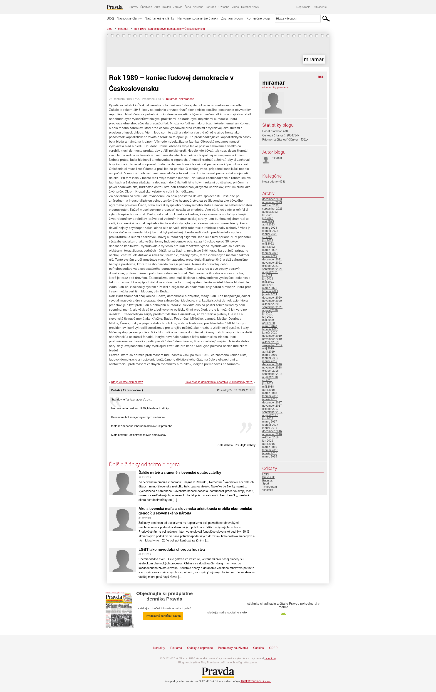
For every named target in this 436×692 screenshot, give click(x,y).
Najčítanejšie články (159, 18)
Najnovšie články (129, 18)
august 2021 (270, 272)
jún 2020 (267, 316)
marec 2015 (269, 456)
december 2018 (272, 364)
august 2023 (270, 211)
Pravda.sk (268, 477)
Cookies (258, 648)
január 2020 (269, 332)
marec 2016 (269, 447)
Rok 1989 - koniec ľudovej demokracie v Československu (169, 28)
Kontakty (159, 648)
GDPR (273, 648)
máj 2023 (268, 221)
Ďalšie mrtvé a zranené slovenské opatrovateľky (180, 473)
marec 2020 (269, 326)
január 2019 (269, 361)
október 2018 (270, 370)
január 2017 (269, 428)
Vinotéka (267, 490)
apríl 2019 (268, 351)
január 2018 (269, 399)
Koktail (166, 7)
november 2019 (272, 339)
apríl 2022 (268, 246)
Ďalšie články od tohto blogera (144, 464)
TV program (269, 486)
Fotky (265, 474)
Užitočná (223, 7)
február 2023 (270, 230)
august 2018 (270, 377)
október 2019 (270, 342)
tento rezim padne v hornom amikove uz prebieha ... (143, 426)
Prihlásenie (320, 7)
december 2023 (272, 199)
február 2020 (270, 329)
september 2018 (272, 374)
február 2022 (270, 253)
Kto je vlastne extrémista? (127, 382)
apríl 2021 (268, 285)
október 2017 (270, 408)
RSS (321, 76)
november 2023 (272, 202)
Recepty (267, 480)
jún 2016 (267, 440)
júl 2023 (267, 215)
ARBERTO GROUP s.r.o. (255, 681)
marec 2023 (269, 227)
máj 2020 (268, 319)
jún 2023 (267, 218)
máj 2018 (268, 386)
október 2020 (270, 304)
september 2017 (272, 412)
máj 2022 (268, 243)
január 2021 (269, 294)
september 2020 (272, 307)
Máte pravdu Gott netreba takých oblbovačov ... (140, 435)
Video (235, 7)
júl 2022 (267, 237)
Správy (133, 7)
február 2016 (270, 450)
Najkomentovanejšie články (197, 18)
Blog (110, 18)
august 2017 (270, 415)
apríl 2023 (268, 224)
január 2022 (269, 256)
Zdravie (177, 7)
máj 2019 (268, 348)
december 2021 (272, 259)
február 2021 (270, 291)
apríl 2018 (268, 389)
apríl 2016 (268, 443)
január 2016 (269, 453)
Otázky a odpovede (200, 648)
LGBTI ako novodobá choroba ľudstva (172, 549)
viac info (270, 658)
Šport (265, 483)
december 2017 (272, 402)
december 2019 (272, 335)
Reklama (176, 648)
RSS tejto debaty (245, 445)
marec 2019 (269, 354)
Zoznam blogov (232, 18)
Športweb (146, 7)
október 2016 (270, 437)
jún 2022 (267, 240)
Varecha (198, 7)
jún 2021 (267, 278)
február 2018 (270, 396)
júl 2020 (267, 313)
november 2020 (272, 300)
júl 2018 (267, 380)
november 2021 (272, 262)
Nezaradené (186, 99)
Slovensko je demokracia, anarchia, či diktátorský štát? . (219, 382)
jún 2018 (267, 383)
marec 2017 (269, 421)
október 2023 (270, 205)
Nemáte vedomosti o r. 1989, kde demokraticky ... (141, 408)
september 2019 (272, 345)
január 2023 (269, 234)
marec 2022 (269, 250)
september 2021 (272, 269)
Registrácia (303, 7)
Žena (188, 7)
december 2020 (272, 297)
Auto (157, 7)
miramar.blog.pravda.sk (275, 87)
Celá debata (225, 445)
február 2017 (270, 424)
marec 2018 (269, 393)
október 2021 (270, 265)
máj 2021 (268, 281)
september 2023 (272, 208)
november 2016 (272, 434)
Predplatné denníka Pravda (163, 616)
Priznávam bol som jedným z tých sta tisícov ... (139, 417)
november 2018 (272, 367)
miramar (123, 28)
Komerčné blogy (258, 18)
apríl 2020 (268, 323)
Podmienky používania (233, 648)
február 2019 (270, 358)
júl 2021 (267, 275)
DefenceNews (250, 7)
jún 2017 (267, 418)
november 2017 (272, 405)
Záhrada (211, 7)
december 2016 (272, 431)
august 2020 (270, 310)
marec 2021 (269, 288)
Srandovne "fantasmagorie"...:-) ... (131, 399)
